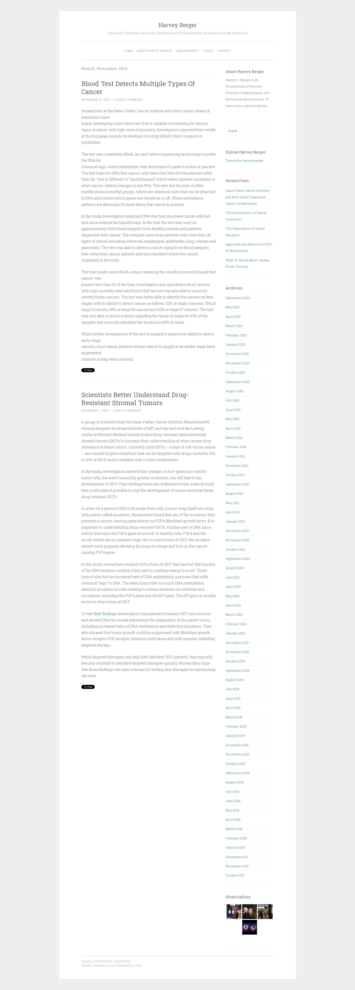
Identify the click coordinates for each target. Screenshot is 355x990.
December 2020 (237, 531)
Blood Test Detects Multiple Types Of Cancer (138, 87)
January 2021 (235, 521)
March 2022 (234, 437)
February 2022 (236, 447)
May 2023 (233, 307)
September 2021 (237, 484)
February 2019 (236, 726)
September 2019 (238, 670)
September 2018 (238, 773)
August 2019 (234, 680)
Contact (224, 50)
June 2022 (233, 410)
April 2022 (233, 428)
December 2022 (237, 354)
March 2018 (234, 829)
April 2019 (233, 708)
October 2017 (235, 875)
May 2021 (232, 503)
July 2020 (233, 577)
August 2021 (234, 493)
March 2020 (234, 614)
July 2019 (232, 689)
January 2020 (235, 633)
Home (128, 50)
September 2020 (238, 559)
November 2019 (237, 652)
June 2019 (233, 698)
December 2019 (237, 643)
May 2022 (233, 419)
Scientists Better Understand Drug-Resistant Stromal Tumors (135, 398)
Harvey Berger (178, 25)
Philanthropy (187, 50)
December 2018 (237, 745)
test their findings (101, 613)
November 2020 (237, 540)
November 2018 (237, 754)
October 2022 (235, 372)
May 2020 (233, 596)
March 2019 (234, 717)
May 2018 (232, 810)
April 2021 (233, 512)
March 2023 (234, 326)
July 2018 (232, 791)
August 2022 (235, 391)
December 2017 (237, 857)
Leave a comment (129, 99)
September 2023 (238, 298)
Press (208, 50)
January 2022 (235, 456)
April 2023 (233, 316)
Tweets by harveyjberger (245, 160)
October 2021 (235, 475)
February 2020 (236, 624)
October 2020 (235, 549)
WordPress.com (129, 965)
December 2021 (237, 465)
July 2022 (233, 400)
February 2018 (236, 838)
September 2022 (238, 382)
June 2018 (233, 801)
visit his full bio (255, 106)
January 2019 (235, 735)
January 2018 (235, 847)
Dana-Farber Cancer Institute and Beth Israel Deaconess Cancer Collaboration (248, 196)
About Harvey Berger (154, 50)
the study (93, 216)
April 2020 (233, 605)
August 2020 (235, 568)
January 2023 (235, 344)
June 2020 (233, 586)
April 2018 (233, 819)
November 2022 (237, 363)
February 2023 (236, 335)
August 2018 (234, 782)
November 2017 (237, 866)
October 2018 (235, 764)
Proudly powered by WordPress (106, 961)
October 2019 (235, 661)
